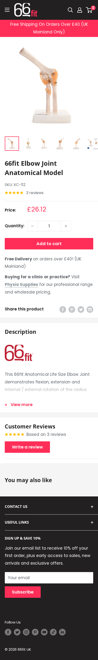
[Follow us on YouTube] (44, 632)
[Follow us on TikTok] (53, 632)
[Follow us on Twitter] (17, 632)
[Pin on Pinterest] (72, 309)
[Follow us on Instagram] (26, 632)
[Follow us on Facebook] (8, 632)
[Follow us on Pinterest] (35, 632)
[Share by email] (90, 309)
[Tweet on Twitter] (81, 309)
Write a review (27, 447)
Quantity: (14, 226)
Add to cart (49, 244)
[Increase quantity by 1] (66, 226)
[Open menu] (7, 10)
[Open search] (70, 10)
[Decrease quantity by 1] (32, 226)
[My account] (79, 10)
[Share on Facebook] (62, 309)
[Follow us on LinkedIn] (62, 632)
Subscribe (23, 592)
